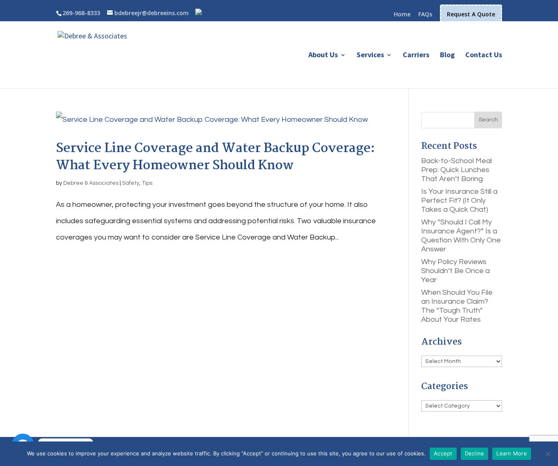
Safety (130, 183)
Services (370, 55)
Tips (147, 183)
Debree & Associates (90, 183)
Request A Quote (471, 14)
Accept (443, 453)
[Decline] (548, 454)
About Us (323, 55)
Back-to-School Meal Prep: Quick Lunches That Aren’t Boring (456, 170)
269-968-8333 (81, 13)
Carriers (416, 55)
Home (402, 14)
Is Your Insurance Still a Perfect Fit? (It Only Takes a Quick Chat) (459, 200)
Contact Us (483, 55)
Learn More (511, 453)
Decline (474, 453)
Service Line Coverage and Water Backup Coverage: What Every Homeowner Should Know (215, 157)
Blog (447, 55)
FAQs (425, 14)
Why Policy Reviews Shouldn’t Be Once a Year (455, 271)
